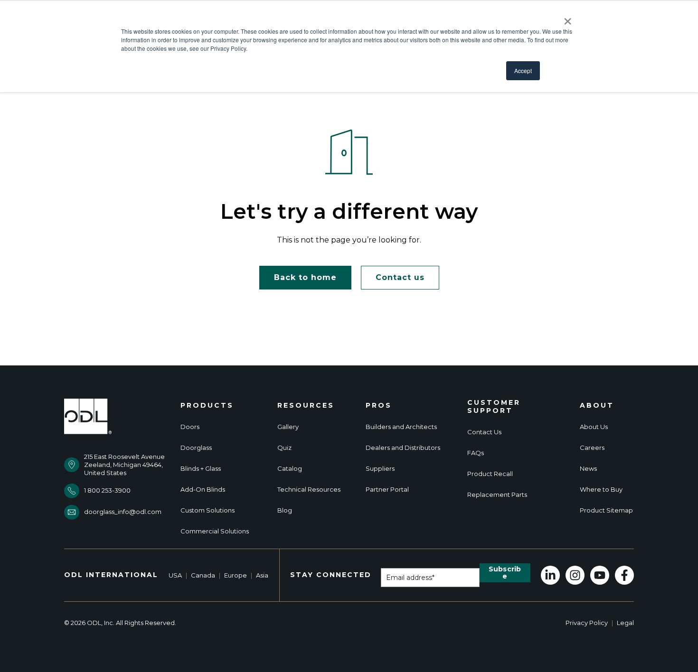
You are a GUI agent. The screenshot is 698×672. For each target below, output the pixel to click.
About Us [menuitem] (594, 427)
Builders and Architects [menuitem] (401, 427)
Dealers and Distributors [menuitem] (403, 448)
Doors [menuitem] (189, 427)
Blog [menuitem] (284, 510)
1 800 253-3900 (107, 490)
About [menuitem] (597, 405)
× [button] (567, 18)
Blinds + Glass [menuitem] (200, 469)
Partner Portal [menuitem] (387, 489)
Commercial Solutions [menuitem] (214, 531)
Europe (235, 575)
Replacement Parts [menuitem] (497, 495)
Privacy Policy (587, 622)
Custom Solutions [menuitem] (207, 510)
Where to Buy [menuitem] (601, 489)
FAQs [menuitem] (475, 453)
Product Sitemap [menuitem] (606, 510)
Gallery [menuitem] (288, 427)
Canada (203, 575)
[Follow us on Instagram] (575, 575)
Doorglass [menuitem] (196, 448)
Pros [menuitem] (379, 405)
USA (175, 575)
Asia (262, 575)
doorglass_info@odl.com (122, 511)
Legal (625, 622)
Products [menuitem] (207, 405)
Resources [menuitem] (305, 405)
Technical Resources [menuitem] (308, 489)
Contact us (400, 277)
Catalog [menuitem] (289, 469)
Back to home (305, 277)
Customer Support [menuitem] (493, 407)
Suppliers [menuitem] (380, 469)
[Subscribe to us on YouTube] (599, 575)
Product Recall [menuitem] (490, 474)
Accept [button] (523, 70)
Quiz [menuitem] (284, 448)
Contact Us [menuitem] (484, 432)
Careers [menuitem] (592, 448)
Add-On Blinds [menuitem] (202, 489)
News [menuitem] (588, 469)
